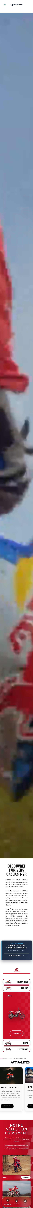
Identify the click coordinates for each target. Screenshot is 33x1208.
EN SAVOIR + (7, 1106)
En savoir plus (16, 1033)
